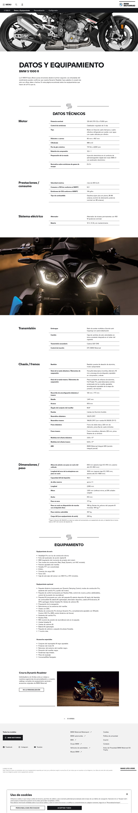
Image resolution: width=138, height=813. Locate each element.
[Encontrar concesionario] (22, 4)
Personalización (39, 10)
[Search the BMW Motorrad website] (16, 4)
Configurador (53, 10)
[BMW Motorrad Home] (127, 4)
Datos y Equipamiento (22, 10)
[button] (7, 4)
